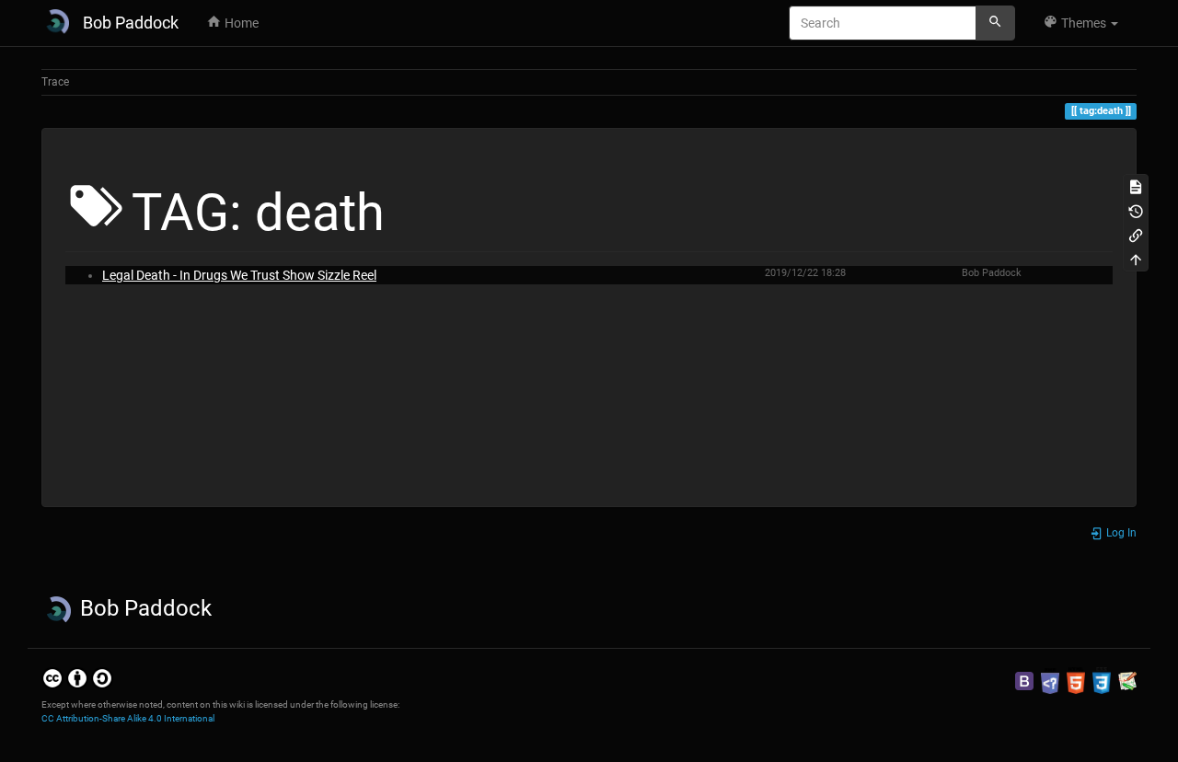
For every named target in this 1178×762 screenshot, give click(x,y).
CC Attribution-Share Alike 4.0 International (127, 718)
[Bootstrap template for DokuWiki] (1024, 680)
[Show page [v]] (1136, 186)
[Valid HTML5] (1076, 680)
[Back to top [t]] (1136, 259)
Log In (1120, 532)
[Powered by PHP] (1050, 680)
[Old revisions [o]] (1136, 210)
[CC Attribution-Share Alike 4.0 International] (77, 678)
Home (240, 23)
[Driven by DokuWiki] (1127, 680)
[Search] (995, 23)
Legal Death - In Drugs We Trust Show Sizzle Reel (239, 275)
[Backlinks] (1136, 235)
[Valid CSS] (1101, 680)
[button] (1080, 23)
